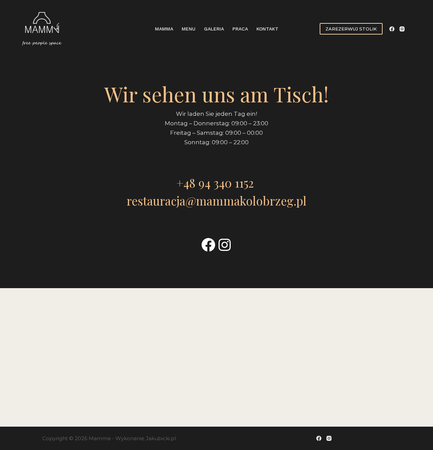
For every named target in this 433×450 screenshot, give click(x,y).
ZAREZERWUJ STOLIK (351, 28)
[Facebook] (391, 28)
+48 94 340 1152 (217, 183)
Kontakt (267, 28)
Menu (189, 28)
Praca (240, 28)
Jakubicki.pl (161, 438)
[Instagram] (402, 28)
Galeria (214, 28)
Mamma (164, 28)
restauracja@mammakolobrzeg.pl (216, 201)
